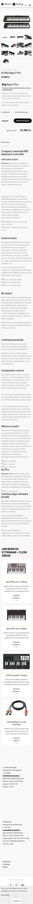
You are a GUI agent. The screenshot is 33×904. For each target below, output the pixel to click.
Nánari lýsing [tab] (5, 142)
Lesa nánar (5, 895)
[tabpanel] (16, 343)
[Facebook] (10, 885)
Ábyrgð (5, 867)
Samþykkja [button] (16, 901)
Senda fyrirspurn (22, 121)
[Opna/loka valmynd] (30, 5)
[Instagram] (16, 885)
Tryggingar (6, 864)
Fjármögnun (7, 861)
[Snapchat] (22, 885)
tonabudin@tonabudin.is (11, 830)
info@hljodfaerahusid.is (11, 776)
